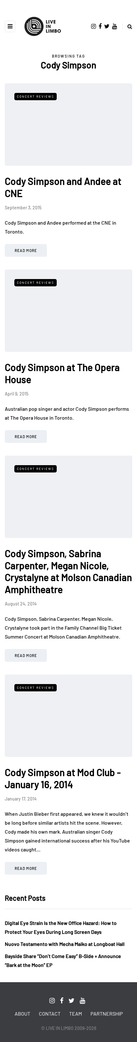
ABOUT (22, 1014)
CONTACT (50, 1014)
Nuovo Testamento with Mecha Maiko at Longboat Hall (65, 944)
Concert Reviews (35, 96)
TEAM (75, 1014)
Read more (26, 250)
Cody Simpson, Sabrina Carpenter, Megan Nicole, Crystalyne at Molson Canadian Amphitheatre (68, 571)
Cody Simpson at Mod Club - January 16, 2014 (63, 778)
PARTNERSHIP (106, 1014)
